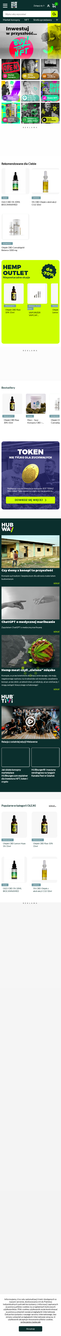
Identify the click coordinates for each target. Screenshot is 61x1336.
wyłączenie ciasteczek (31, 1322)
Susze (27, 399)
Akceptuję (30, 1329)
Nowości (7, 245)
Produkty (10, 307)
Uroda (36, 199)
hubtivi (30, 677)
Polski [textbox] (28, 6)
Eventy (30, 114)
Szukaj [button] (54, 14)
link (30, 41)
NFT (26, 19)
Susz (5, 199)
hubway (30, 506)
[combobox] (28, 6)
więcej (57, 561)
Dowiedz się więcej (29, 478)
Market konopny (11, 19)
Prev (1, 41)
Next (59, 41)
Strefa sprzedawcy (42, 19)
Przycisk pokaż (44, 6)
